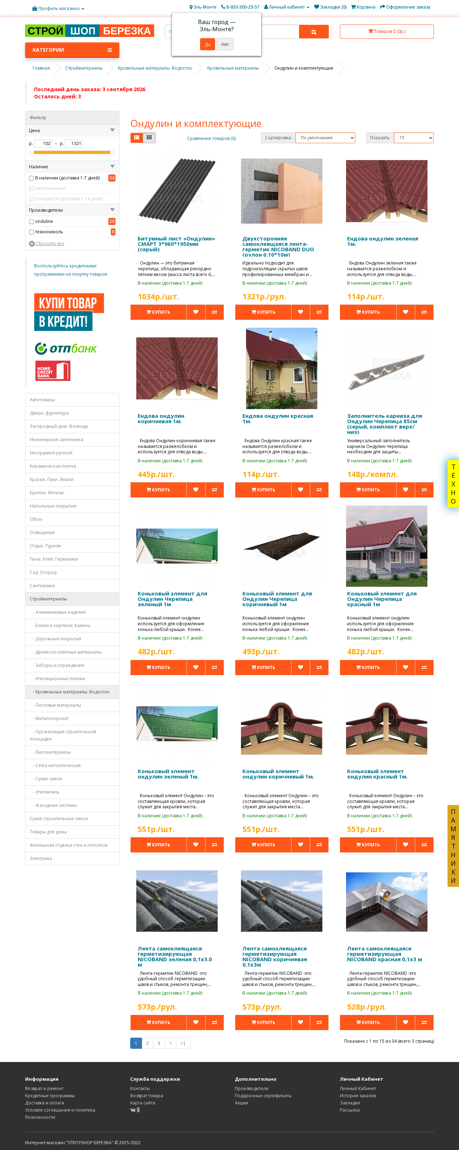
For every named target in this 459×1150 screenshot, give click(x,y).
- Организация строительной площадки (63, 735)
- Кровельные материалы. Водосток (69, 692)
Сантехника (42, 586)
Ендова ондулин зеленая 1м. (382, 241)
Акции (241, 1103)
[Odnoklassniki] (138, 1110)
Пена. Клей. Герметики (54, 559)
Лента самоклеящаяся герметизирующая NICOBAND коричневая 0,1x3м (274, 956)
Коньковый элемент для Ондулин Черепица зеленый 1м (172, 599)
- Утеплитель (45, 792)
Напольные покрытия (53, 506)
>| (183, 1043)
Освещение (42, 532)
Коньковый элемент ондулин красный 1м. (377, 773)
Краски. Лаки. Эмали (52, 479)
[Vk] (133, 1110)
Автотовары (42, 400)
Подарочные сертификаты (263, 1096)
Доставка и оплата (44, 1103)
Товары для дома (48, 832)
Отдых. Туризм (45, 546)
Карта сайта (142, 1103)
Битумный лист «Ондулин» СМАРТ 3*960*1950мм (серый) (176, 244)
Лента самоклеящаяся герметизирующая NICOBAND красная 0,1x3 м (384, 954)
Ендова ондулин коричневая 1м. (161, 418)
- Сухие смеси (46, 779)
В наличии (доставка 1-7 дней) (67, 178)
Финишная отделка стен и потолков (68, 845)
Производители (252, 1088)
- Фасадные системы (53, 805)
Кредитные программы (50, 1096)
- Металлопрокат (49, 718)
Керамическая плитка (53, 466)
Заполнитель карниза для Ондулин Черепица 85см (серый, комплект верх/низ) (384, 423)
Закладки (350, 1103)
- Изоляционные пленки (57, 678)
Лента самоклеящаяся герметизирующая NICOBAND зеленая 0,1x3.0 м (175, 956)
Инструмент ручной (51, 453)
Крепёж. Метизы (47, 493)
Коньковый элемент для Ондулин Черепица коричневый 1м (277, 599)
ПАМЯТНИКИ (453, 846)
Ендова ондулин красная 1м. (277, 418)
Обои (36, 519)
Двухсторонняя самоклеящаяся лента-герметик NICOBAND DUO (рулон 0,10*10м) (278, 246)
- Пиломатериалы (50, 752)
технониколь (49, 232)
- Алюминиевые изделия (58, 612)
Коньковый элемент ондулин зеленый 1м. (168, 773)
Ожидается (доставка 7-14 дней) (69, 199)
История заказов (358, 1096)
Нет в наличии (50, 188)
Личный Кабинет (358, 1088)
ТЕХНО (453, 483)
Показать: (380, 138)
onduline (44, 221)
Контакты (140, 1088)
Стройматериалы (48, 599)
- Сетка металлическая (55, 765)
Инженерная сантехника (56, 439)
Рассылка (350, 1110)
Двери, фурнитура (49, 413)
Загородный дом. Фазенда (59, 426)
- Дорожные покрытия (55, 639)
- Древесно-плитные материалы (65, 652)
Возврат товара (146, 1096)
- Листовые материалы (55, 705)
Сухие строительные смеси (59, 818)
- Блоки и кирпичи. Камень (60, 625)
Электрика (41, 858)
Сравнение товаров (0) (211, 138)
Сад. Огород (43, 572)
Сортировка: (278, 138)
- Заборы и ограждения (57, 665)
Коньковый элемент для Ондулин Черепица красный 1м (382, 599)
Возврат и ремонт (44, 1088)
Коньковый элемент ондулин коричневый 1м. (278, 773)
